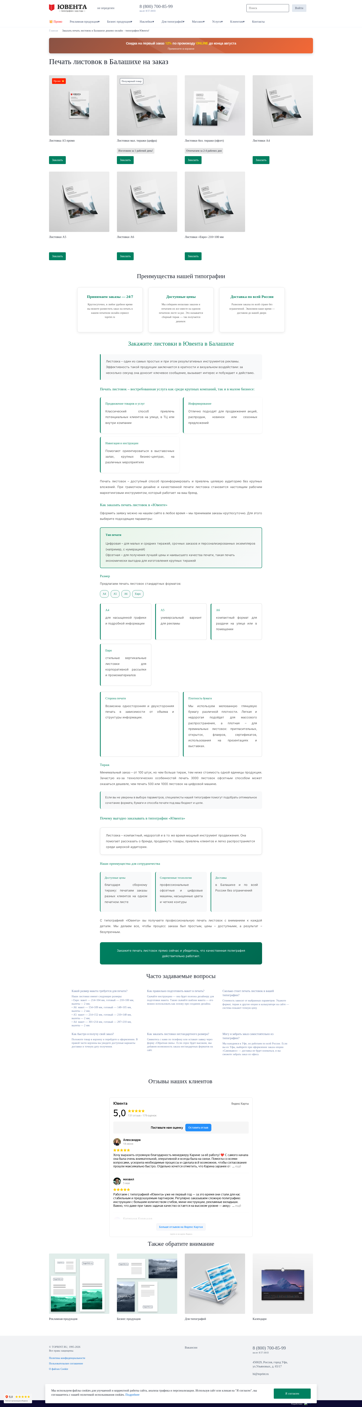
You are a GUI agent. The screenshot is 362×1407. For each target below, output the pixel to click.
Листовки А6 (125, 237)
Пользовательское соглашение (66, 1363)
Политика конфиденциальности (67, 1358)
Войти (299, 8)
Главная (53, 30)
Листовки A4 (261, 140)
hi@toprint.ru (261, 1374)
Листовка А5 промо (62, 140)
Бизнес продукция (128, 1318)
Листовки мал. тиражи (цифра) (137, 140)
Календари (260, 1318)
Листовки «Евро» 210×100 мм (204, 237)
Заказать (57, 160)
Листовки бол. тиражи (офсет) (204, 140)
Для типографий (195, 1318)
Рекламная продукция (63, 1318)
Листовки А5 (57, 237)
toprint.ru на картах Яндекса (181, 1234)
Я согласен (292, 1393)
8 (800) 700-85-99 (157, 6)
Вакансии (191, 1347)
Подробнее (132, 1394)
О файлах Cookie (58, 1369)
